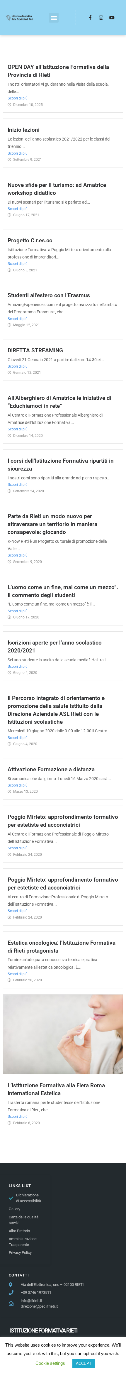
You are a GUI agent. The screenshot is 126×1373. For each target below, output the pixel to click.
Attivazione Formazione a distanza (51, 769)
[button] (54, 18)
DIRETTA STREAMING (35, 350)
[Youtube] (112, 17)
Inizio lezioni (24, 129)
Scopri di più (18, 98)
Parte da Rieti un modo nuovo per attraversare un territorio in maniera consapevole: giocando (52, 524)
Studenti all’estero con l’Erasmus (49, 295)
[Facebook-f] (90, 17)
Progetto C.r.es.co (30, 240)
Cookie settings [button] (50, 1363)
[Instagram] (101, 17)
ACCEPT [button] (83, 1363)
